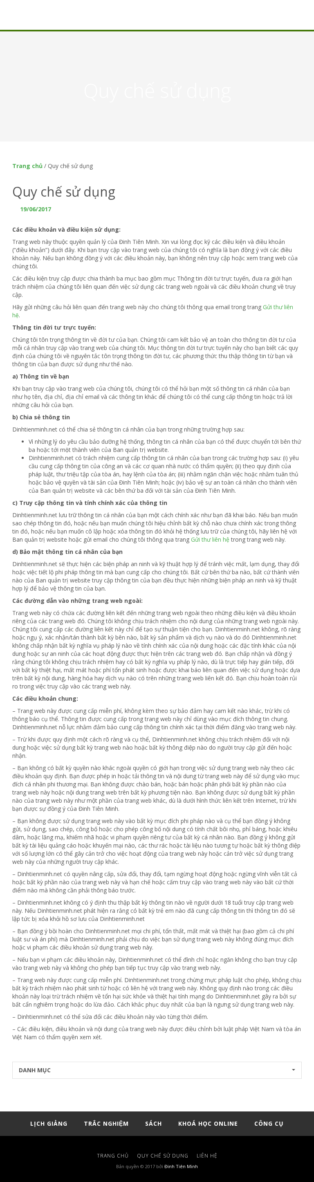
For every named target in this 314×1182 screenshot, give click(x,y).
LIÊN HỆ (207, 1155)
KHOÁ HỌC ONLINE (208, 1123)
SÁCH (153, 1123)
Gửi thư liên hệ (210, 539)
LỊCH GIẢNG (48, 1123)
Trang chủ (27, 166)
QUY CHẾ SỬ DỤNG (162, 1155)
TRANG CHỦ (113, 1155)
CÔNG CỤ (269, 1123)
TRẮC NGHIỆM (106, 1123)
